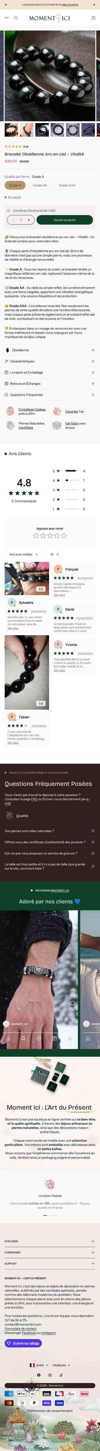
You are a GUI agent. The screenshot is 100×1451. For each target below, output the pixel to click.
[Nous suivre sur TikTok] (61, 1375)
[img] (24, 493)
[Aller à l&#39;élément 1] (11, 130)
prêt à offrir (32, 411)
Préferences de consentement (50, 1411)
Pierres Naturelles (32, 425)
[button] (70, 470)
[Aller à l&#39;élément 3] (42, 130)
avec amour (75, 425)
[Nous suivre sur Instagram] (50, 1375)
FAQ (34, 799)
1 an (74, 411)
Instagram (48, 1333)
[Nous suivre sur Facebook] (39, 1375)
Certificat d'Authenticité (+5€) (34, 211)
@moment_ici (60, 890)
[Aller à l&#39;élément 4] (57, 130)
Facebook (29, 1333)
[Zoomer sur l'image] (93, 114)
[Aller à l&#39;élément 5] (73, 130)
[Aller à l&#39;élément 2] (26, 130)
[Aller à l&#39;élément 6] (88, 130)
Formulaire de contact (21, 1328)
